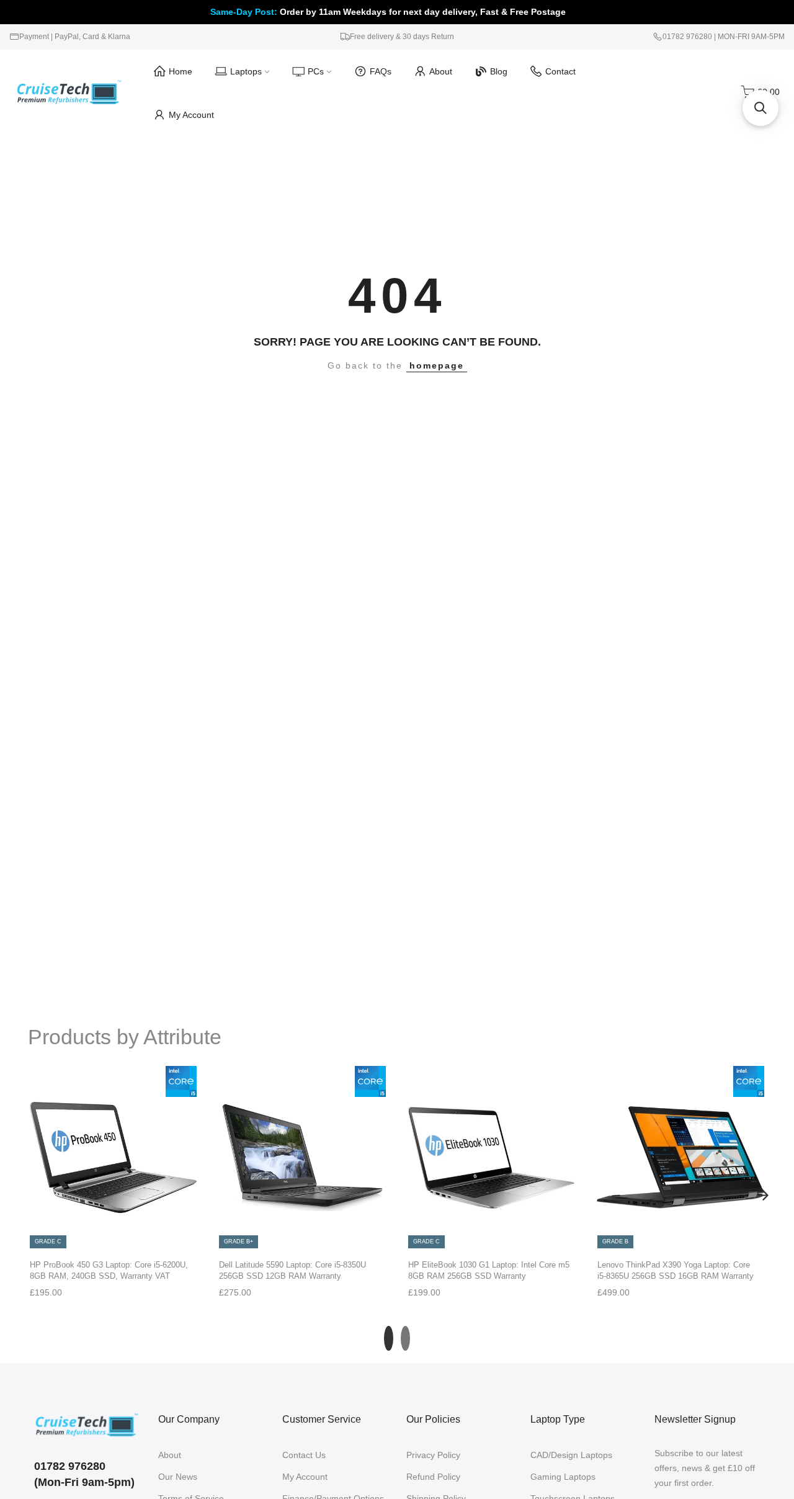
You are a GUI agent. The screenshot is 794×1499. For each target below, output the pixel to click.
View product (113, 1237)
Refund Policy (433, 1477)
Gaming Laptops (563, 1477)
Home (180, 71)
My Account (191, 115)
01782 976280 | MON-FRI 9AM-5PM (723, 36)
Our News (177, 1477)
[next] (763, 1195)
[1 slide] (388, 1338)
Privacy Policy (433, 1455)
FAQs (380, 71)
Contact (560, 71)
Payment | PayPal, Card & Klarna (74, 36)
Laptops (246, 71)
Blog (498, 71)
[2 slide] (405, 1338)
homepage (436, 365)
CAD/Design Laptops (571, 1455)
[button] (760, 108)
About (440, 71)
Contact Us (304, 1455)
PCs (316, 71)
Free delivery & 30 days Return (402, 36)
